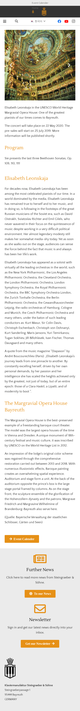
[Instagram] (73, 21)
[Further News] (40, 559)
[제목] (33, 12)
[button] (5, 21)
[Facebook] (59, 21)
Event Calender (40, 3)
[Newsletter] (40, 609)
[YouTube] (66, 21)
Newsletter (40, 619)
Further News (40, 569)
